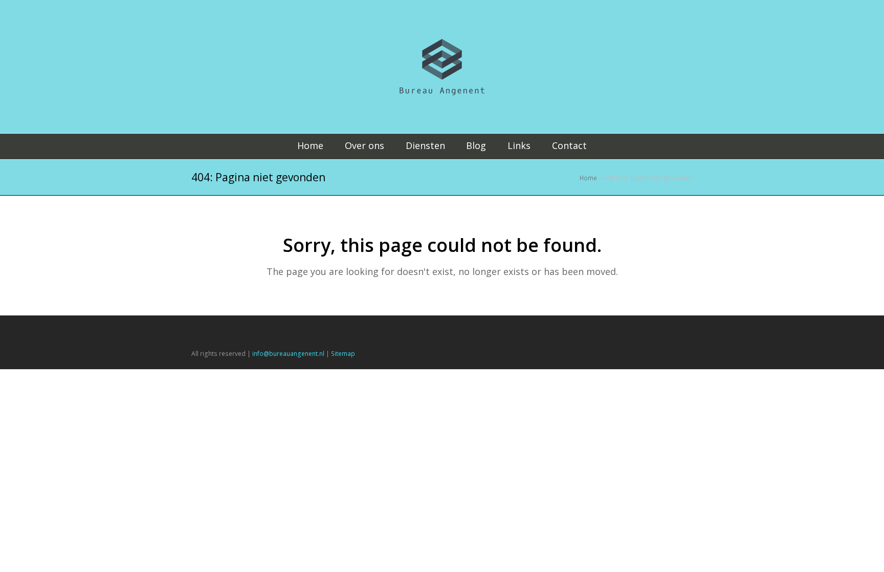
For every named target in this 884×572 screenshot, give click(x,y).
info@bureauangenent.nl (288, 353)
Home (588, 178)
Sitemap (343, 353)
